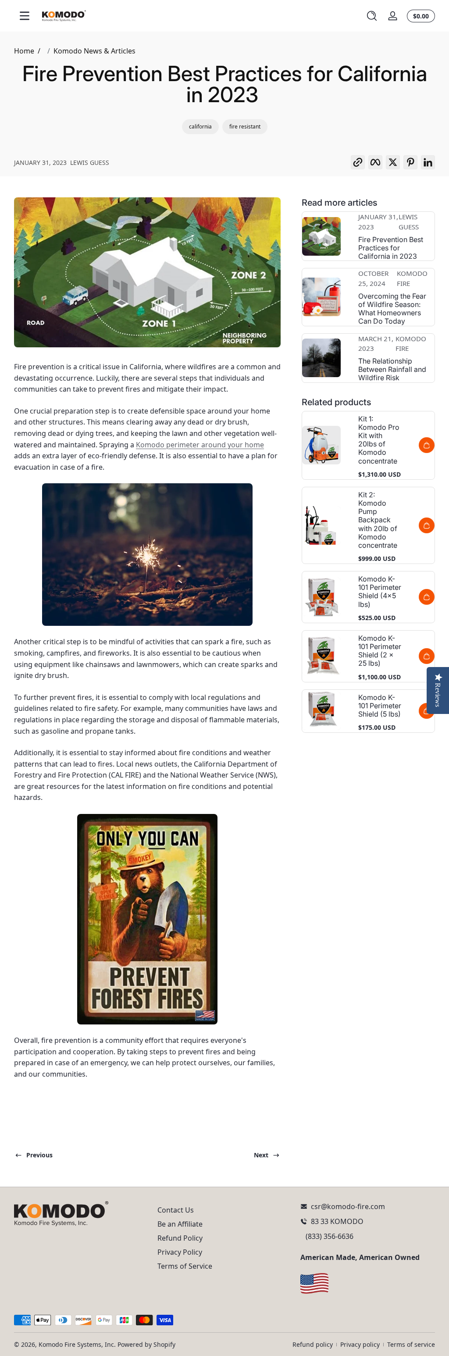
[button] (371, 16)
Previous (39, 1155)
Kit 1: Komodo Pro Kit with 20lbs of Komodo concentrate (378, 440)
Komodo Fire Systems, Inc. (77, 1344)
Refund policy (312, 1344)
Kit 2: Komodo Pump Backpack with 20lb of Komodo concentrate (377, 520)
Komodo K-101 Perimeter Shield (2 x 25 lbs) (379, 651)
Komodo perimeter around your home (200, 445)
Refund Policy (180, 1238)
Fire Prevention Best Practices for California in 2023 (390, 248)
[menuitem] (224, 1210)
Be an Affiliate (180, 1224)
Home (24, 51)
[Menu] (24, 15)
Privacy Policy (179, 1252)
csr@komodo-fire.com (348, 1206)
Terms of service (411, 1344)
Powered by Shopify (146, 1344)
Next (261, 1155)
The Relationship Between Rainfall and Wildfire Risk (392, 369)
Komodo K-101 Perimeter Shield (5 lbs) (379, 705)
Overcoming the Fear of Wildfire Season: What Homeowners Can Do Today (392, 309)
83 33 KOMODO (337, 1221)
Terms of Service (184, 1266)
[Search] (372, 16)
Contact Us (175, 1210)
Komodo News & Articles (94, 51)
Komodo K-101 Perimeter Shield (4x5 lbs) (379, 592)
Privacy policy (360, 1344)
